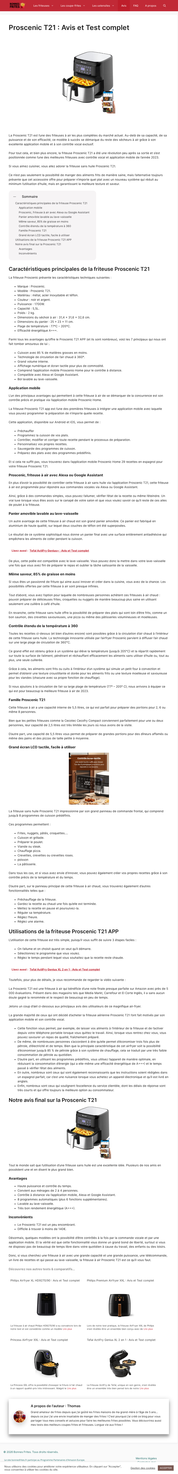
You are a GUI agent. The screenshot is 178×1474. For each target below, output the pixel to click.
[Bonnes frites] (17, 5)
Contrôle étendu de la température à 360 (45, 226)
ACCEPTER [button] (166, 1468)
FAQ (135, 5)
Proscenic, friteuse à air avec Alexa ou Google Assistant (54, 212)
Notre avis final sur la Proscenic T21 (38, 244)
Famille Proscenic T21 (32, 230)
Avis (123, 5)
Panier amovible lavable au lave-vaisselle (45, 217)
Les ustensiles (101, 5)
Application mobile (30, 207)
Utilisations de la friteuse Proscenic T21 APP (43, 239)
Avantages (25, 249)
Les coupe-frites (71, 5)
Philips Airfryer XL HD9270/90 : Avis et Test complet (45, 1280)
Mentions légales (146, 1458)
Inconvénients (28, 253)
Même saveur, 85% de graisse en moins (43, 221)
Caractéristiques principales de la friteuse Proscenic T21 (51, 203)
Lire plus (67, 1329)
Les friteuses (41, 5)
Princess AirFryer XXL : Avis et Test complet (39, 1340)
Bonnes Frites (22, 1452)
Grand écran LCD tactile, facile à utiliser (44, 235)
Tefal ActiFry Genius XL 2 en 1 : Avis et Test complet (121, 1340)
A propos (150, 5)
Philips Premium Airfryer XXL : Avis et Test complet (120, 1280)
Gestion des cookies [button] (143, 1468)
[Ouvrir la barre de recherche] (164, 5)
